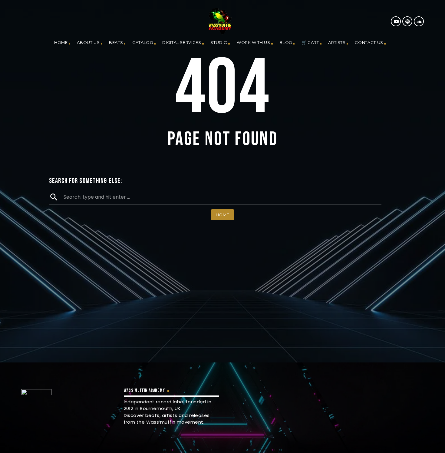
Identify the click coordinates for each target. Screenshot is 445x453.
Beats (116, 42)
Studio (218, 42)
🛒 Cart (310, 42)
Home (61, 42)
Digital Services (181, 42)
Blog (285, 42)
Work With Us (253, 42)
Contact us (369, 42)
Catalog (142, 42)
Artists (337, 42)
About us (88, 42)
